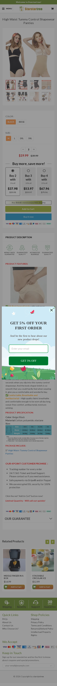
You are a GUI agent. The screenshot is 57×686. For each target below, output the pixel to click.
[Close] (51, 310)
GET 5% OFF (28, 360)
